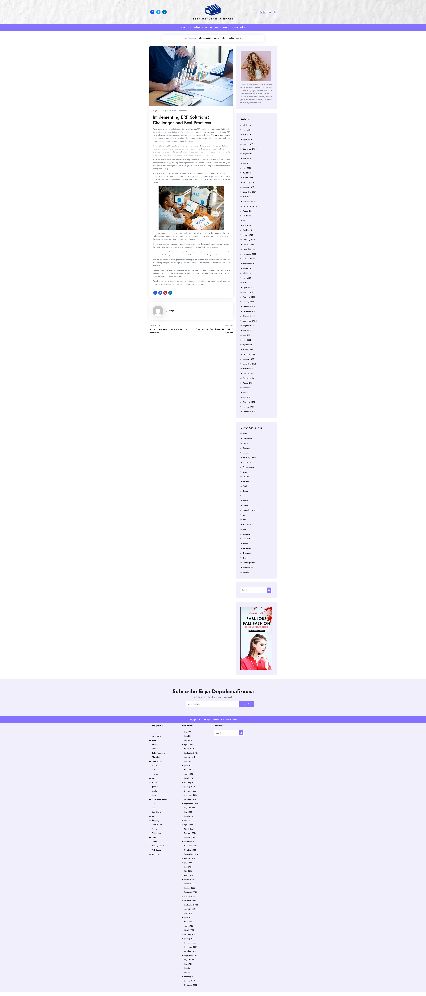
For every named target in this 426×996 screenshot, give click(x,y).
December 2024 (249, 192)
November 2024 (249, 196)
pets (244, 519)
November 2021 (249, 368)
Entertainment (248, 467)
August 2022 (248, 325)
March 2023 (248, 292)
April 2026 (247, 139)
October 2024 (249, 201)
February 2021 (249, 402)
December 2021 (249, 364)
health (245, 500)
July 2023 (247, 273)
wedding (246, 572)
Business (192, 38)
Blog (189, 27)
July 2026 (247, 125)
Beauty (246, 443)
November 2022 (249, 311)
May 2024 (247, 225)
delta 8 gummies (249, 457)
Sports (245, 543)
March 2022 (248, 349)
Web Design (248, 567)
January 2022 (248, 359)
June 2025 (247, 163)
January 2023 (248, 302)
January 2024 (248, 244)
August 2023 (248, 268)
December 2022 (249, 306)
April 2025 (247, 173)
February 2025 (249, 182)
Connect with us (239, 27)
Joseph (171, 310)
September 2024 (250, 206)
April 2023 (247, 287)
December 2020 (249, 411)
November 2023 (249, 254)
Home (183, 27)
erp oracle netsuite (222, 135)
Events (245, 472)
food (245, 486)
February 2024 (249, 239)
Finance (246, 481)
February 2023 (249, 297)
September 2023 (249, 263)
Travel (245, 558)
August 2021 (248, 383)
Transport (247, 553)
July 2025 (247, 158)
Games (245, 491)
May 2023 (247, 282)
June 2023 (247, 278)
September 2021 (249, 378)
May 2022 (247, 340)
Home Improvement (251, 510)
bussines (218, 27)
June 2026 (247, 130)
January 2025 (248, 187)
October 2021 (248, 373)
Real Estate (247, 524)
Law (244, 515)
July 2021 (246, 387)
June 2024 (247, 220)
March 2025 (248, 177)
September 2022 (250, 321)
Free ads (226, 27)
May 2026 (247, 134)
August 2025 (248, 153)
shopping (208, 27)
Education (247, 462)
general (246, 496)
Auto (245, 433)
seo (244, 529)
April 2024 (247, 230)
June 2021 (247, 392)
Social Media (248, 539)
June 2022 (247, 335)
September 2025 (249, 149)
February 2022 (249, 354)
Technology (198, 27)
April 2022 (247, 345)
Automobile (247, 438)
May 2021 (247, 397)
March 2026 (248, 144)
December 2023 (249, 249)
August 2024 (248, 211)
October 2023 (249, 259)
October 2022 (249, 316)
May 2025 (247, 168)
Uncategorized (249, 562)
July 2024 (247, 216)
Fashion (246, 476)
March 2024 (248, 235)
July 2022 (247, 330)
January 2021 (248, 407)
